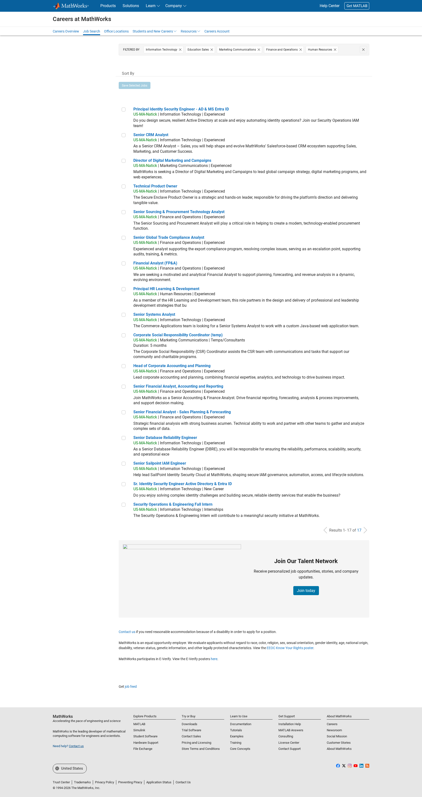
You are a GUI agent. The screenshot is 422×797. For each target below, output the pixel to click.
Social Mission (337, 736)
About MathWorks (339, 749)
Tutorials (236, 730)
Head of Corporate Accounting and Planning (172, 365)
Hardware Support (145, 742)
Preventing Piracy (130, 782)
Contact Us (183, 782)
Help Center (329, 5)
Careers (332, 724)
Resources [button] (189, 31)
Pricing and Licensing (196, 742)
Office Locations (116, 31)
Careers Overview (66, 31)
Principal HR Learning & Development (166, 288)
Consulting (285, 736)
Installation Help (289, 724)
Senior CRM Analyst (150, 134)
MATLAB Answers (290, 730)
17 (359, 530)
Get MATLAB (357, 6)
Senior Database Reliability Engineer (165, 437)
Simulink (139, 730)
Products (108, 5)
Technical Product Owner (155, 186)
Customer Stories (339, 742)
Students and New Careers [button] (153, 31)
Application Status (158, 782)
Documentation (240, 724)
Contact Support (289, 749)
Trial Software (191, 730)
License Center (288, 742)
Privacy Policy (104, 782)
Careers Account (217, 31)
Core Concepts (240, 749)
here (214, 659)
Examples (236, 736)
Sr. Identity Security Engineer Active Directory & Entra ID (182, 483)
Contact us (127, 632)
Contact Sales (191, 736)
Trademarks (82, 782)
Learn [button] (151, 5)
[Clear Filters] (363, 49)
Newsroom (334, 730)
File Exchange (142, 749)
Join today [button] (306, 590)
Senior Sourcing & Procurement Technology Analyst (178, 211)
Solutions (131, 5)
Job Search (91, 31)
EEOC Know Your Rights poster (290, 648)
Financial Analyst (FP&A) (155, 263)
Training (235, 742)
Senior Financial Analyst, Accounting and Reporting (178, 386)
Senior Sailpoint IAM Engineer (159, 463)
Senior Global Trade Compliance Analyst (168, 237)
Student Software (145, 736)
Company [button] (173, 5)
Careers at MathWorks (82, 19)
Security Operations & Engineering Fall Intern (172, 504)
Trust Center (61, 782)
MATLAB (139, 724)
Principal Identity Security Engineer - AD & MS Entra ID (181, 109)
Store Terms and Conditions (201, 749)
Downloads (189, 724)
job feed (131, 686)
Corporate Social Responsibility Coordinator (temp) (178, 335)
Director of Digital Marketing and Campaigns (172, 160)
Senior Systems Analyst (154, 314)
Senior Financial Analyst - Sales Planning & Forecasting (182, 412)
